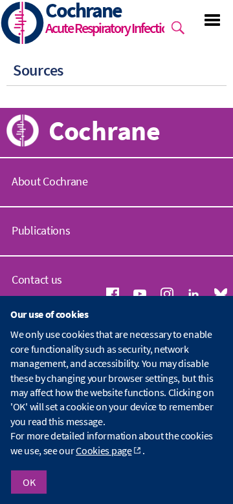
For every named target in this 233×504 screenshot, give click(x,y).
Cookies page (103, 450)
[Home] (22, 24)
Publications (41, 230)
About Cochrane (50, 181)
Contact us (37, 279)
